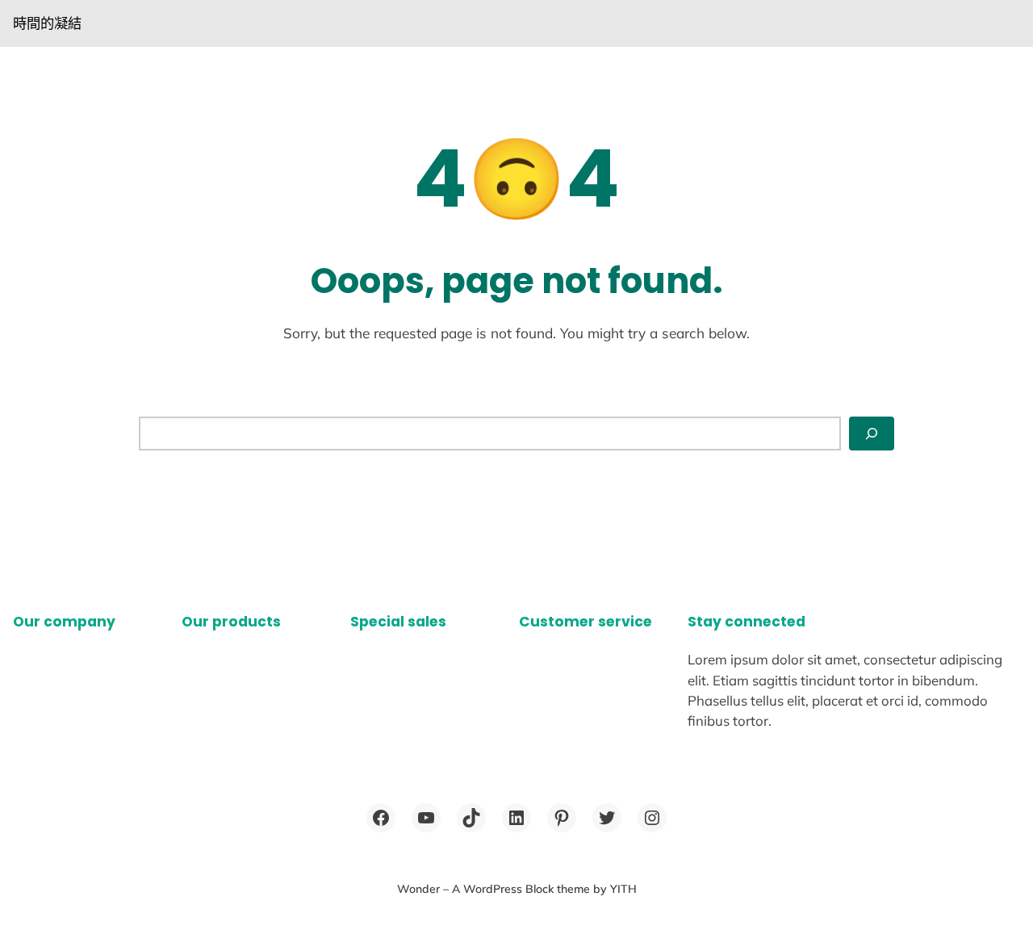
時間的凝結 (47, 23)
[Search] (871, 433)
